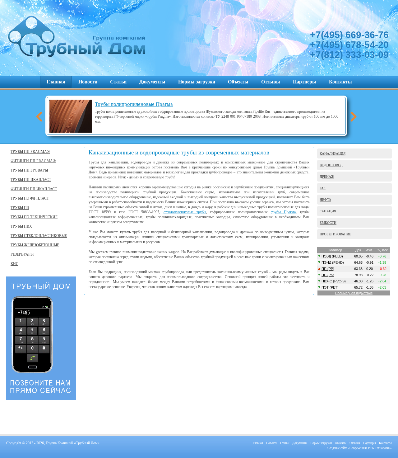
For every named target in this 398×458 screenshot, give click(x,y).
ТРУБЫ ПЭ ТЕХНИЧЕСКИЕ (34, 217)
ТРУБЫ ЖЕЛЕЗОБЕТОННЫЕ (35, 245)
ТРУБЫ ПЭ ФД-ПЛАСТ (30, 198)
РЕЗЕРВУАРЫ (22, 254)
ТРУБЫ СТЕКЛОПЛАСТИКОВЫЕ (39, 236)
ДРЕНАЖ (327, 176)
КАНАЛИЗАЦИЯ (332, 153)
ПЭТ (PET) (330, 287)
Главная (56, 81)
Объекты (238, 81)
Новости (87, 81)
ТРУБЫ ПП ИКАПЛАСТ (31, 179)
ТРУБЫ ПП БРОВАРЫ (29, 170)
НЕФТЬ (325, 199)
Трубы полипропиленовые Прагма (134, 104)
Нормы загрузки (196, 81)
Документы (152, 81)
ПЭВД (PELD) (332, 256)
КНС (14, 264)
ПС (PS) (328, 275)
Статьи (118, 81)
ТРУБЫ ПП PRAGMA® (30, 151)
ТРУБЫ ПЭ (20, 207)
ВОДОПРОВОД (331, 165)
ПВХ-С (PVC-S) (334, 281)
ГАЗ (323, 188)
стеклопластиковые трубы (185, 212)
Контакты (340, 81)
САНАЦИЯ (328, 211)
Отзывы (270, 81)
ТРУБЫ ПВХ (21, 226)
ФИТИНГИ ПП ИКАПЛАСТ (34, 189)
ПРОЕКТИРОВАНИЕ (335, 234)
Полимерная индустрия (354, 293)
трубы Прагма (283, 212)
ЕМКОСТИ (328, 222)
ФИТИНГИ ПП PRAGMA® (33, 161)
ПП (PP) (328, 269)
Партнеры (304, 81)
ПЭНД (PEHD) (333, 262)
